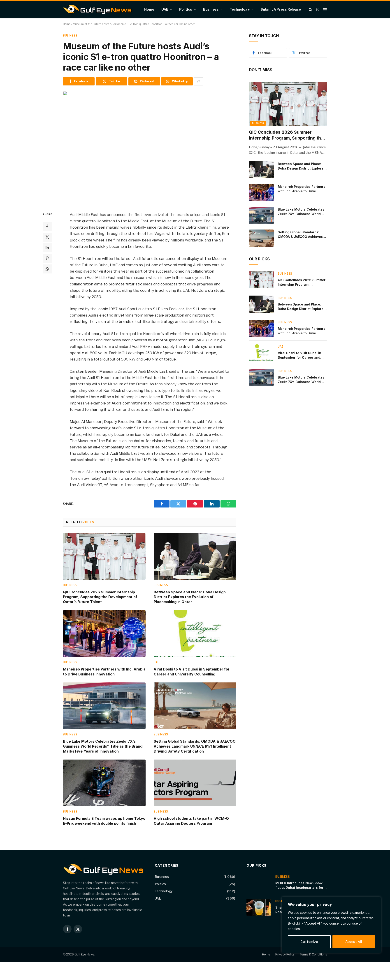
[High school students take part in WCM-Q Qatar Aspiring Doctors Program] (195, 783)
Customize (309, 942)
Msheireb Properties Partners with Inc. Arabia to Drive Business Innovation (104, 671)
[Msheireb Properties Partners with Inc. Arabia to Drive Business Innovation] (104, 633)
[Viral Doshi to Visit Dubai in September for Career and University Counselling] (195, 633)
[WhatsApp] (47, 268)
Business (211, 9)
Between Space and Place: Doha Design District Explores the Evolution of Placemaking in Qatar (190, 597)
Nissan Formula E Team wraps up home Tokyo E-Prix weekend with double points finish (104, 821)
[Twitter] (47, 236)
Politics (185, 9)
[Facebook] (47, 226)
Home (149, 9)
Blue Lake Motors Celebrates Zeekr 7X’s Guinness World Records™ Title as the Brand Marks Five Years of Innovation (102, 746)
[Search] (310, 10)
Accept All (353, 942)
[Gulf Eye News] (97, 9)
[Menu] (325, 9)
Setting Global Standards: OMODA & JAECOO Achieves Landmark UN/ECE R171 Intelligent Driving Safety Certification (195, 746)
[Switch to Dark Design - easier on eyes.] (317, 9)
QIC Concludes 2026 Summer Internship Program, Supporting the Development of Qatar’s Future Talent (100, 597)
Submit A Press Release (281, 9)
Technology (240, 9)
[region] (331, 925)
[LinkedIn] (47, 247)
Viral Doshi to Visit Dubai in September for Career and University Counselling (192, 671)
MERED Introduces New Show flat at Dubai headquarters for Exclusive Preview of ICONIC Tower (299, 885)
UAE (164, 9)
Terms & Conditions (313, 954)
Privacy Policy (285, 954)
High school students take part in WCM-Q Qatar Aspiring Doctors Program (191, 821)
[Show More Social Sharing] (198, 81)
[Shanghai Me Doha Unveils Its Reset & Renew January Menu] (258, 907)
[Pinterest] (47, 258)
